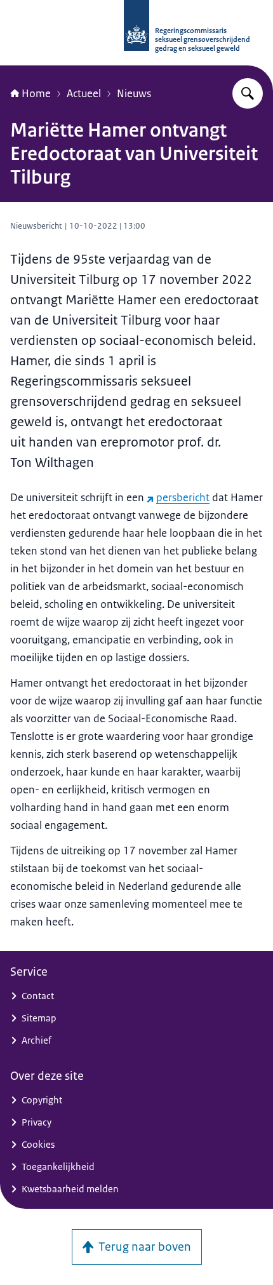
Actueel (84, 93)
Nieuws (134, 93)
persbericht (183, 497)
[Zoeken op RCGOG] (247, 93)
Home (36, 93)
